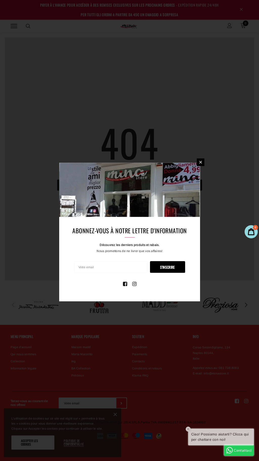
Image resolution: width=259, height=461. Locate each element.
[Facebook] (125, 284)
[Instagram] (134, 284)
